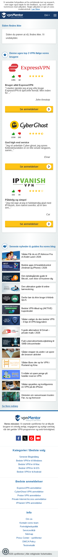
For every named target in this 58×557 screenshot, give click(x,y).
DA (46, 15)
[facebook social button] (18, 438)
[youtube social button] (38, 438)
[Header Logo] (12, 15)
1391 (13, 80)
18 (19, 80)
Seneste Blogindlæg (29, 456)
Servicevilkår (29, 530)
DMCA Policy (29, 541)
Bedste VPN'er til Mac (29, 464)
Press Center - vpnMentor (29, 538)
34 (19, 195)
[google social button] (31, 438)
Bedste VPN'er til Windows (29, 460)
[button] (5, 551)
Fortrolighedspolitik (29, 526)
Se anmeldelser (29, 109)
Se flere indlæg (10, 406)
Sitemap (29, 534)
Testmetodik (29, 545)
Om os (29, 519)
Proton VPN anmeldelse (29, 495)
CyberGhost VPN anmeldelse (29, 491)
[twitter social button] (25, 438)
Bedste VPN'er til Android (29, 471)
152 (13, 195)
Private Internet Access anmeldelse (29, 499)
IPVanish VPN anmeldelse (29, 503)
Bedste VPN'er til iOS (29, 468)
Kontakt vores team (29, 523)
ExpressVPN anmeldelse (29, 488)
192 (19, 137)
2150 (13, 137)
